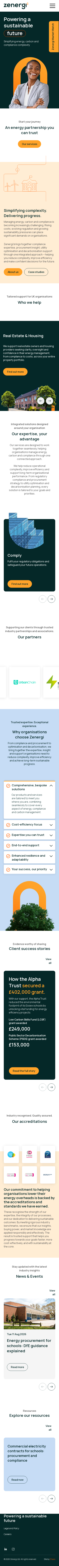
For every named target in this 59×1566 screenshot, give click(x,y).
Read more (17, 1367)
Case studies (36, 272)
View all (48, 961)
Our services (29, 144)
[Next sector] (49, 401)
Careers (7, 1534)
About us (13, 272)
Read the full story (26, 1071)
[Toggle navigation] (52, 6)
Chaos (52, 1559)
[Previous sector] (41, 401)
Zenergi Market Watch (53, 36)
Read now (19, 1479)
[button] (51, 1498)
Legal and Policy (11, 1528)
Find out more (15, 371)
